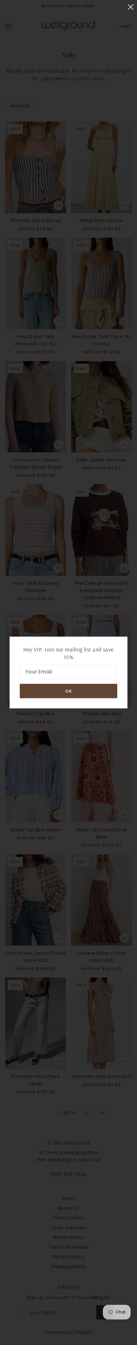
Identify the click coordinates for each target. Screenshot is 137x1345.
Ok (68, 691)
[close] (130, 7)
